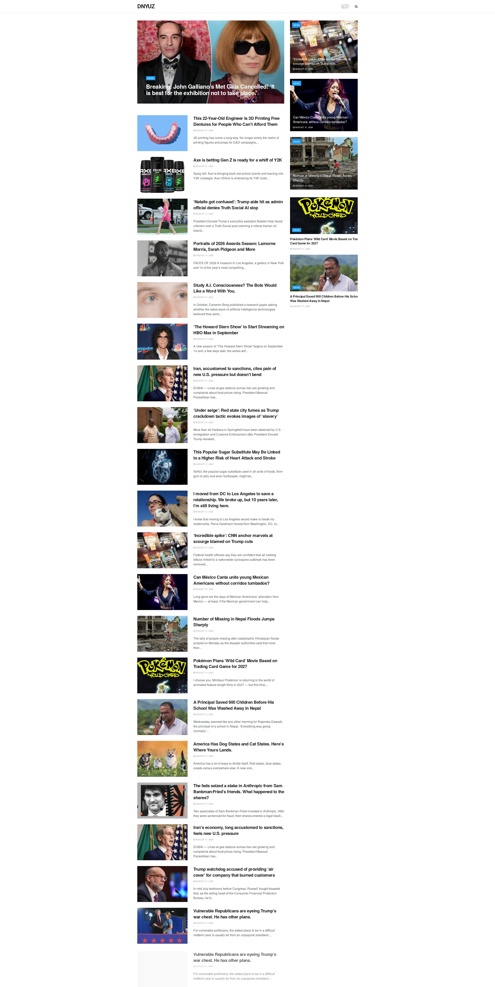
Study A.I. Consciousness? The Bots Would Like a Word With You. (234, 288)
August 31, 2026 (157, 100)
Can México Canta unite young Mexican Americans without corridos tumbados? (231, 580)
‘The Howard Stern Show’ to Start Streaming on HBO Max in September (238, 329)
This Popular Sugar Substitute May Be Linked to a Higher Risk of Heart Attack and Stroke (236, 455)
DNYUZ (146, 6)
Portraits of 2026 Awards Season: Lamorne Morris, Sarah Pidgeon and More (234, 246)
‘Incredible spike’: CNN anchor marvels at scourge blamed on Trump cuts (233, 538)
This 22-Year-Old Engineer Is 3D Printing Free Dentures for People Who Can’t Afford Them (236, 121)
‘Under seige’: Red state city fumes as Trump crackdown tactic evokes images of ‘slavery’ (236, 413)
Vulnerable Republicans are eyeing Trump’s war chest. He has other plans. (234, 914)
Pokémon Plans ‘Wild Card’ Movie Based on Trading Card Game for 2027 (235, 663)
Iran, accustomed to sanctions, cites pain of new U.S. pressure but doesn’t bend (234, 371)
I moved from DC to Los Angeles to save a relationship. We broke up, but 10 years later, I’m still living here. (235, 499)
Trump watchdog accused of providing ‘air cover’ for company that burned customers (234, 872)
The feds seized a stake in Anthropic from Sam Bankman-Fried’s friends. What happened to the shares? (238, 791)
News (150, 78)
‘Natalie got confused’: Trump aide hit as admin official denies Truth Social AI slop (238, 204)
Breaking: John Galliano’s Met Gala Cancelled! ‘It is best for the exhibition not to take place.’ (210, 89)
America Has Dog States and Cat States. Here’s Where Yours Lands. (238, 747)
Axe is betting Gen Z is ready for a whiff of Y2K (237, 160)
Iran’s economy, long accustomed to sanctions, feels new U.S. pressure (238, 830)
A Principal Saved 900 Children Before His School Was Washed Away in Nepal (233, 705)
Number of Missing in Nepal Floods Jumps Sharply (234, 622)
